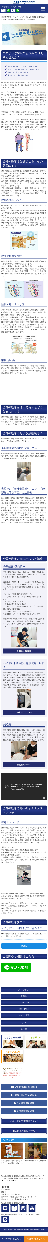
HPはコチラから (24, 1121)
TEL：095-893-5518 (8, 1181)
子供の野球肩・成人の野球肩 (35, 1161)
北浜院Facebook (25, 1103)
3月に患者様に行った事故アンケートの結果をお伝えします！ (12, 1163)
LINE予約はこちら (12, 1239)
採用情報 (24, 1029)
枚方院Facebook (25, 1111)
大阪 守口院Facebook (26, 1095)
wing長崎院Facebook (26, 1087)
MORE (24, 946)
